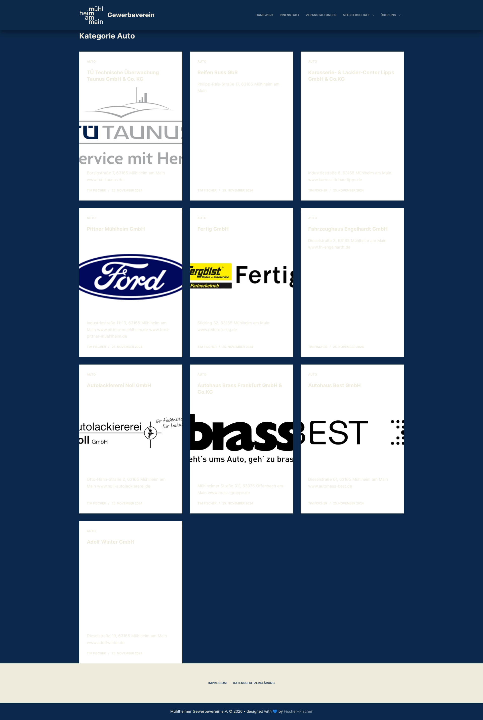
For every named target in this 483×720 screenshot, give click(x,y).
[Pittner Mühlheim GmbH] (130, 276)
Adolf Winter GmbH (110, 542)
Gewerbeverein (131, 15)
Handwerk (264, 15)
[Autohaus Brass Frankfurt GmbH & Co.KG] (241, 439)
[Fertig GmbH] (241, 276)
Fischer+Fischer (298, 711)
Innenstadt (289, 15)
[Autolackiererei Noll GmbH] (130, 432)
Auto (91, 61)
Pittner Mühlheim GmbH (116, 229)
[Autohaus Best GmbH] (352, 432)
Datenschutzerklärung (254, 683)
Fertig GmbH (213, 229)
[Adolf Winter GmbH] (130, 589)
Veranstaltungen (321, 15)
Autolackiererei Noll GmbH (119, 385)
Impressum (217, 683)
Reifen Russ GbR (217, 72)
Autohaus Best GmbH (334, 385)
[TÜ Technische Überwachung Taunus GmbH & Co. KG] (130, 126)
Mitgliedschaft (356, 15)
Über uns (388, 15)
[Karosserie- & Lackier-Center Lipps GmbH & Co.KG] (352, 126)
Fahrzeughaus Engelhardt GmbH (348, 229)
